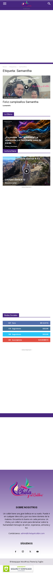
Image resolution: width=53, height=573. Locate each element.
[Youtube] (37, 551)
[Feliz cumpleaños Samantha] (26, 87)
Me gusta (44, 323)
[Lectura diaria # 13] (26, 171)
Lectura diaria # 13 (15, 179)
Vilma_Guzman (11, 146)
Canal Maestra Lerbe (11, 97)
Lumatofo (6, 105)
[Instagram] (23, 551)
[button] (4, 3)
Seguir (45, 329)
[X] (30, 551)
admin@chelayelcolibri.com (33, 533)
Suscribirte (43, 340)
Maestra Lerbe (11, 183)
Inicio (5, 67)
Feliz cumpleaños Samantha (20, 102)
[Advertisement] (26, 36)
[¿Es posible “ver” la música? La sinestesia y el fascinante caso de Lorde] (26, 134)
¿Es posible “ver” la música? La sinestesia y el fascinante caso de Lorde (23, 140)
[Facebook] (15, 551)
